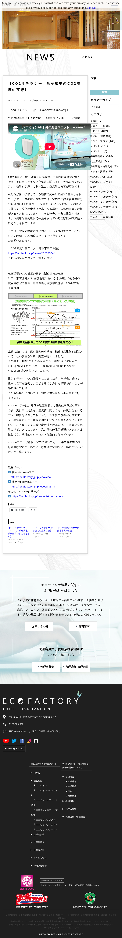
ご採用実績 (39, 834)
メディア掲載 (97, 171)
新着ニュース (97, 126)
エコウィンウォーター (46, 830)
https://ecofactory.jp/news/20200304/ (31, 253)
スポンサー (96, 151)
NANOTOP (96, 211)
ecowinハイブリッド (101, 181)
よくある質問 (40, 858)
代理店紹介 (96, 161)
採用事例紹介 (97, 156)
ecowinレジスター (100, 201)
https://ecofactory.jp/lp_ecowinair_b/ (33, 486)
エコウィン (40, 785)
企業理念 (70, 781)
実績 (68, 791)
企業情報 (70, 786)
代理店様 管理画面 (75, 816)
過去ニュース (97, 217)
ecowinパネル (98, 176)
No (94, 7)
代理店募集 (70, 809)
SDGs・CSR (97, 136)
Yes (89, 7)
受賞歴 (94, 121)
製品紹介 (38, 781)
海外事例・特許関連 (101, 166)
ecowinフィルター (100, 196)
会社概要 (69, 777)
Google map (16, 748)
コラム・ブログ (30, 100)
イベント (95, 146)
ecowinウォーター (100, 206)
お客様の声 (39, 850)
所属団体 (70, 796)
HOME (37, 773)
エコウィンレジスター (46, 820)
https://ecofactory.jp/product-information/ (37, 496)
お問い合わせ (40, 865)
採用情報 (69, 801)
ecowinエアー (46, 100)
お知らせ (95, 131)
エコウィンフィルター (46, 824)
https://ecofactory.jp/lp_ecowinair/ (32, 477)
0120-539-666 (16, 724)
